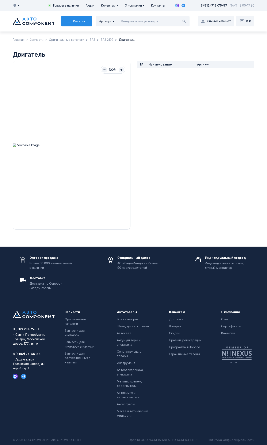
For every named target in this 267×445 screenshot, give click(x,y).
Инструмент (126, 363)
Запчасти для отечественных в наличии (78, 358)
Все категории (127, 319)
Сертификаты (231, 326)
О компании (133, 5)
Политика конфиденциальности (231, 439)
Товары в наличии (66, 5)
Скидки (174, 333)
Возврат (175, 326)
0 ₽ (248, 21)
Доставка (176, 319)
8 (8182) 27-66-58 (27, 353)
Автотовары (127, 312)
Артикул (105, 21)
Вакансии (228, 333)
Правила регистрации (185, 340)
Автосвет (124, 333)
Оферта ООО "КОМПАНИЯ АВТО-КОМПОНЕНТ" (163, 439)
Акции (90, 5)
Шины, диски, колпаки (133, 326)
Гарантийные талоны (184, 354)
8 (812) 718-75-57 (214, 5)
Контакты (158, 5)
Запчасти (72, 312)
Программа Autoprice (184, 347)
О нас (225, 319)
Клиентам (108, 5)
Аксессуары (126, 404)
